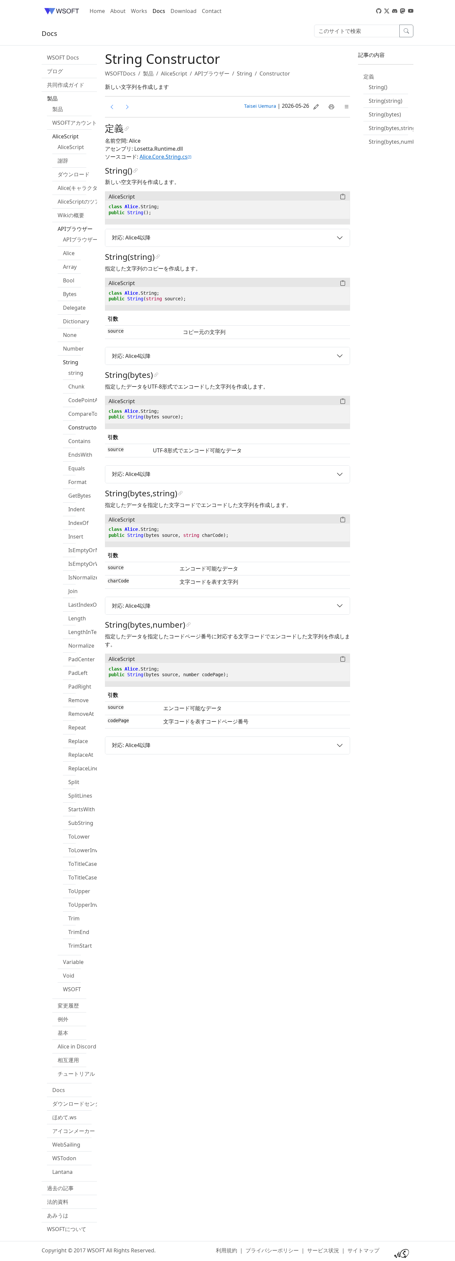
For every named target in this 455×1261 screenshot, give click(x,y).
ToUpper (79, 891)
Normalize (81, 645)
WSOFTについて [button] (66, 1229)
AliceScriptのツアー (81, 201)
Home (97, 11)
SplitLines (80, 795)
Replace (78, 741)
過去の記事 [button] (60, 1188)
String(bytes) (385, 114)
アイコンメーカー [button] (73, 1131)
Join (73, 591)
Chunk (76, 386)
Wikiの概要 (71, 215)
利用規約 (226, 1250)
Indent (76, 509)
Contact (212, 11)
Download (184, 11)
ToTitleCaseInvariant (94, 877)
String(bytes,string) (393, 128)
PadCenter (81, 659)
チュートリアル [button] (76, 1073)
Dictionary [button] (76, 321)
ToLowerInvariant (90, 850)
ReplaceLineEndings (93, 768)
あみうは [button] (57, 1215)
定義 (368, 76)
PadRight (79, 686)
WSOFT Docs (63, 57)
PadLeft (78, 673)
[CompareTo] (112, 107)
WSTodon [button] (64, 1158)
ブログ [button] (55, 71)
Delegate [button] (74, 307)
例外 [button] (63, 1019)
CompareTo (83, 413)
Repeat (77, 727)
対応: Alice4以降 (131, 237)
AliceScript (71, 147)
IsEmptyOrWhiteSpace (96, 563)
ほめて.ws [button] (64, 1117)
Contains (79, 441)
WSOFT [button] (72, 989)
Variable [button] (73, 962)
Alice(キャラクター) (81, 188)
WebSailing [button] (66, 1144)
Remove (78, 700)
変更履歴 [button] (68, 1005)
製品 (57, 109)
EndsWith (80, 454)
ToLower (79, 836)
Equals (76, 468)
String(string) (385, 100)
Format (77, 482)
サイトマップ (363, 1250)
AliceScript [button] (65, 136)
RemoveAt (81, 713)
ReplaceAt (80, 754)
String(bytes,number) (396, 141)
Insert (75, 536)
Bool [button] (68, 280)
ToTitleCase (82, 863)
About (118, 11)
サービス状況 (323, 1250)
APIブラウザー (80, 239)
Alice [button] (69, 253)
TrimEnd (78, 932)
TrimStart (80, 945)
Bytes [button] (70, 294)
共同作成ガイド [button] (65, 84)
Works (139, 11)
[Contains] (127, 107)
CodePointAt (84, 400)
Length (77, 618)
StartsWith (81, 809)
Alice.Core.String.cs (164, 156)
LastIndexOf (83, 604)
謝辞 (63, 160)
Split (73, 782)
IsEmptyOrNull (86, 550)
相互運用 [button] (68, 1060)
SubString (80, 823)
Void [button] (68, 975)
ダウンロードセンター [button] (79, 1103)
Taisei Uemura (260, 106)
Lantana (62, 1172)
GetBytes (79, 495)
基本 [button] (63, 1032)
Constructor (83, 427)
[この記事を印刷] (331, 107)
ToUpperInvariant (90, 904)
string (75, 373)
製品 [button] (52, 98)
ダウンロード (74, 174)
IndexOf (78, 523)
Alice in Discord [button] (77, 1046)
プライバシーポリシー (272, 1250)
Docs (159, 11)
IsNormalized (85, 577)
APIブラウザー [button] (75, 229)
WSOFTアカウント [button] (74, 122)
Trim (74, 918)
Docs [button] (58, 1090)
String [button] (70, 362)
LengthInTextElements (96, 632)
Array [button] (70, 266)
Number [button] (73, 348)
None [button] (70, 335)
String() (378, 87)
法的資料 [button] (57, 1201)
